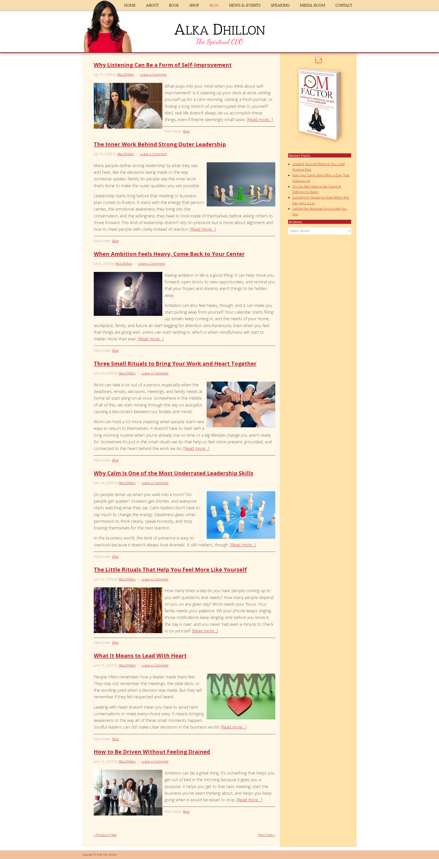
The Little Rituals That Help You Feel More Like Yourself (170, 569)
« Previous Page (105, 835)
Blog (186, 131)
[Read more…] (260, 119)
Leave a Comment (153, 74)
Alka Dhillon (219, 33)
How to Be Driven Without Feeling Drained (152, 751)
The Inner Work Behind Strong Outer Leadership (160, 144)
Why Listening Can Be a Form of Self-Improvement (163, 64)
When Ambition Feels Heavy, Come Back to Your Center (169, 253)
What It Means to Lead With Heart (140, 655)
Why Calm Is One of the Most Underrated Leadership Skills (173, 473)
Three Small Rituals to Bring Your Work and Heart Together (175, 363)
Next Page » (266, 835)
